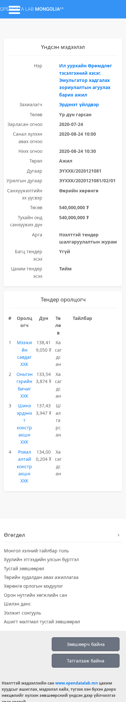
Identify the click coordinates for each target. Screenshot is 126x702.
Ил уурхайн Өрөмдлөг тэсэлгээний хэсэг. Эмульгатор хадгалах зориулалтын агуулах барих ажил (85, 80)
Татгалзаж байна (85, 661)
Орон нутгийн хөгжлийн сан (35, 595)
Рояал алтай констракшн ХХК (24, 466)
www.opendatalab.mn (76, 683)
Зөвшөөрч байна (86, 644)
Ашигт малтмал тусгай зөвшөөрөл (42, 621)
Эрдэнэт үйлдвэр (79, 104)
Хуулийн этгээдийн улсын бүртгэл (41, 559)
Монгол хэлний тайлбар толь (36, 551)
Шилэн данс (17, 604)
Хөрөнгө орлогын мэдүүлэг (33, 586)
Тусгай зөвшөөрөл (24, 568)
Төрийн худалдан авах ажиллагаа (41, 577)
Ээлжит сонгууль (22, 613)
